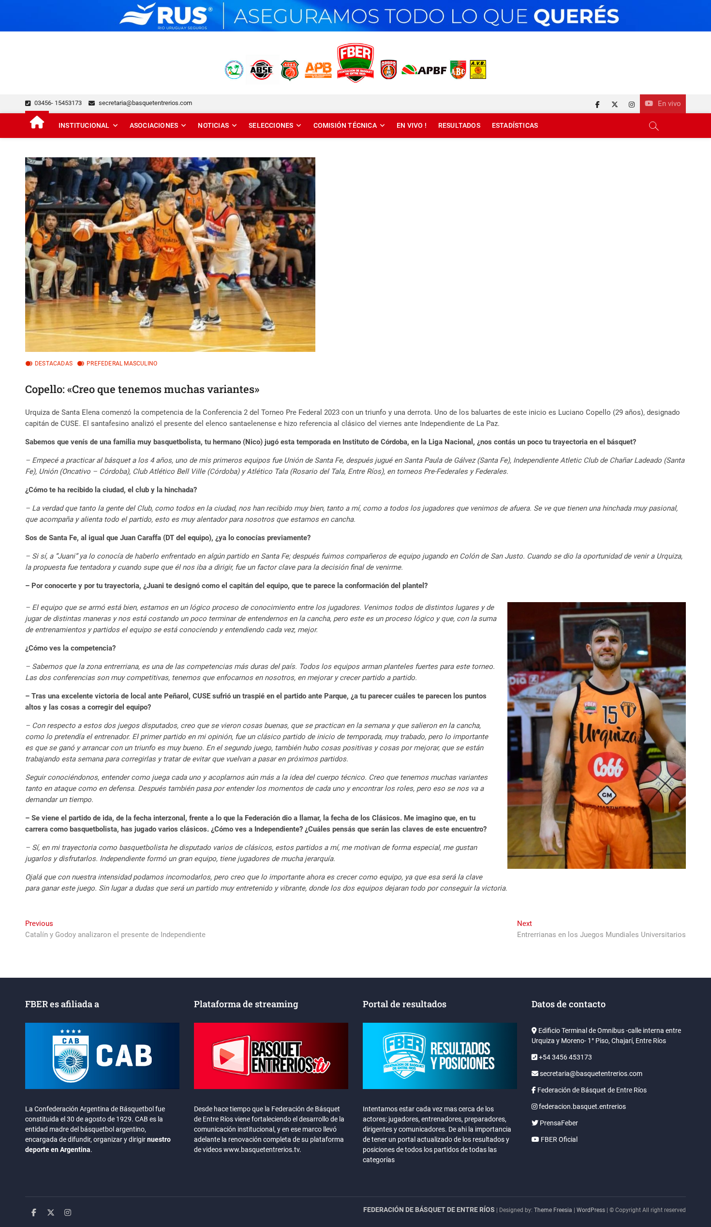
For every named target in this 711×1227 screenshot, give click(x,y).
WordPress (591, 1210)
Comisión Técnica (345, 125)
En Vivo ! (412, 125)
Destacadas (54, 363)
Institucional (84, 125)
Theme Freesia (553, 1210)
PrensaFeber (558, 1123)
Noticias (213, 125)
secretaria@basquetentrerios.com (144, 102)
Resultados (459, 125)
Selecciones (271, 125)
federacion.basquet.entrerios (581, 1106)
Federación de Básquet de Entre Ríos (591, 1090)
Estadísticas (515, 125)
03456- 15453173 (57, 102)
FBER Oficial (558, 1139)
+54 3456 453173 (564, 1057)
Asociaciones (154, 125)
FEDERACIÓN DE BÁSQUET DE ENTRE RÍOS (429, 1209)
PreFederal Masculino (122, 363)
